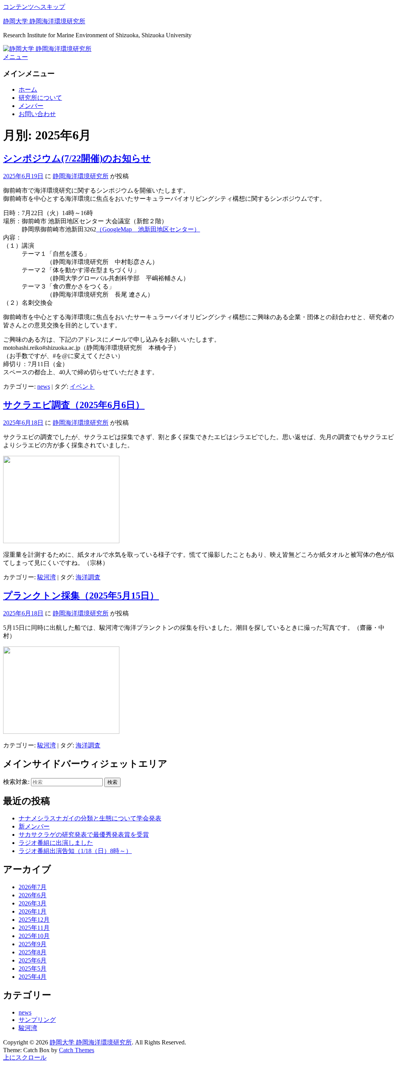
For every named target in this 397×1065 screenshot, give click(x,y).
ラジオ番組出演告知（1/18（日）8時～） (75, 851)
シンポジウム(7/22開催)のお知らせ (77, 158)
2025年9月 (33, 944)
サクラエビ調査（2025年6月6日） (74, 405)
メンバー (31, 106)
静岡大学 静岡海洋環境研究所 (44, 21)
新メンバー (34, 826)
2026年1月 (33, 911)
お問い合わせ (37, 114)
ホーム (28, 89)
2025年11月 (34, 927)
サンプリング (37, 1019)
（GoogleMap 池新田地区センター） (148, 229)
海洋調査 (88, 577)
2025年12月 (34, 919)
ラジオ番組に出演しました (56, 842)
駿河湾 (46, 577)
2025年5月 (33, 968)
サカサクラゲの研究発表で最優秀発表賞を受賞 (84, 834)
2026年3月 (33, 903)
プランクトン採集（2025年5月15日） (81, 596)
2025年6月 (33, 960)
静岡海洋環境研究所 (81, 176)
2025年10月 (34, 936)
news (43, 386)
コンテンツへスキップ (34, 6)
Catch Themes (76, 1050)
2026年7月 (33, 887)
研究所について (40, 97)
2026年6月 (33, 895)
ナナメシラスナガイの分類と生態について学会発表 (90, 818)
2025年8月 (33, 952)
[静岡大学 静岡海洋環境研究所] (47, 48)
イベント (82, 386)
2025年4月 (33, 976)
